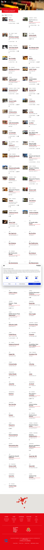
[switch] (17, 278)
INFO (36, 516)
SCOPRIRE (6, 516)
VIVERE (14, 516)
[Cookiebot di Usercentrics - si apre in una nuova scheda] (37, 265)
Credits (36, 522)
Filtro (3, 15)
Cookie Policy (27, 543)
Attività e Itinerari (14, 518)
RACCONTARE (29, 516)
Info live (36, 518)
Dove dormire (21, 518)
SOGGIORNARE (21, 516)
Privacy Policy (15, 543)
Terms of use (21, 543)
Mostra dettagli (36, 281)
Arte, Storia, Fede (6, 518)
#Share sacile (29, 518)
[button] (26, 501)
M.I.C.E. (14, 522)
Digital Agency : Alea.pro (35, 543)
